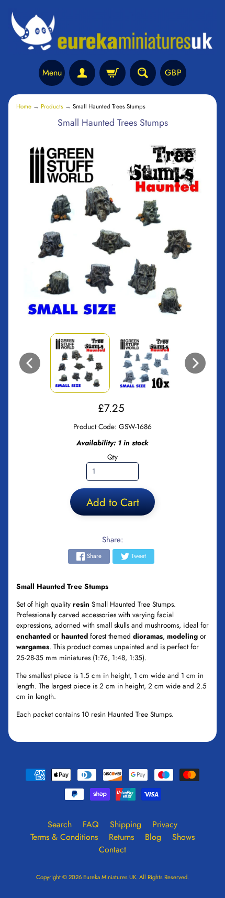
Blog (153, 837)
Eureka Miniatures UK (109, 877)
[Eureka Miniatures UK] (112, 31)
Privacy (164, 824)
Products (52, 106)
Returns (121, 837)
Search (60, 824)
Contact (112, 850)
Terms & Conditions (64, 837)
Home (23, 106)
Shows (183, 837)
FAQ (91, 824)
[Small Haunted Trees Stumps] (80, 363)
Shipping (125, 824)
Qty (112, 457)
